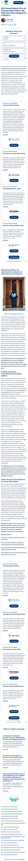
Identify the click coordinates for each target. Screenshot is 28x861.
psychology (14, 390)
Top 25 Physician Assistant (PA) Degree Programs (11, 811)
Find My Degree (18, 2)
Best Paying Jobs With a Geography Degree (10, 831)
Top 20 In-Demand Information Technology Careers (11, 834)
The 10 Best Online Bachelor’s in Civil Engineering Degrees (13, 852)
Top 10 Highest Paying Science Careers (9, 806)
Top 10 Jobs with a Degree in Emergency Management (12, 840)
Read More (5, 749)
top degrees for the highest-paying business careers (13, 68)
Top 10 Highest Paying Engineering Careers (10, 827)
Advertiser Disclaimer (21, 859)
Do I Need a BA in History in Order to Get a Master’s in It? (13, 756)
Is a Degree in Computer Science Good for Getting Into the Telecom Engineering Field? (14, 737)
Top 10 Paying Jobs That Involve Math (9, 842)
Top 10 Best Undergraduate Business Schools (10, 849)
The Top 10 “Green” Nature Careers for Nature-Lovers (12, 820)
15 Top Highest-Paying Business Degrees (9, 816)
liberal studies (21, 390)
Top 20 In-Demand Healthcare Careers (9, 854)
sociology (9, 390)
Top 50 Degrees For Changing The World (9, 818)
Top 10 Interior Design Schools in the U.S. (9, 809)
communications (5, 392)
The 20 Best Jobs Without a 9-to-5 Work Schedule (11, 813)
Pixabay (14, 314)
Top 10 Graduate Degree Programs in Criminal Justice (12, 847)
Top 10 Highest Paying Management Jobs (10, 845)
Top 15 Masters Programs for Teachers (9, 829)
